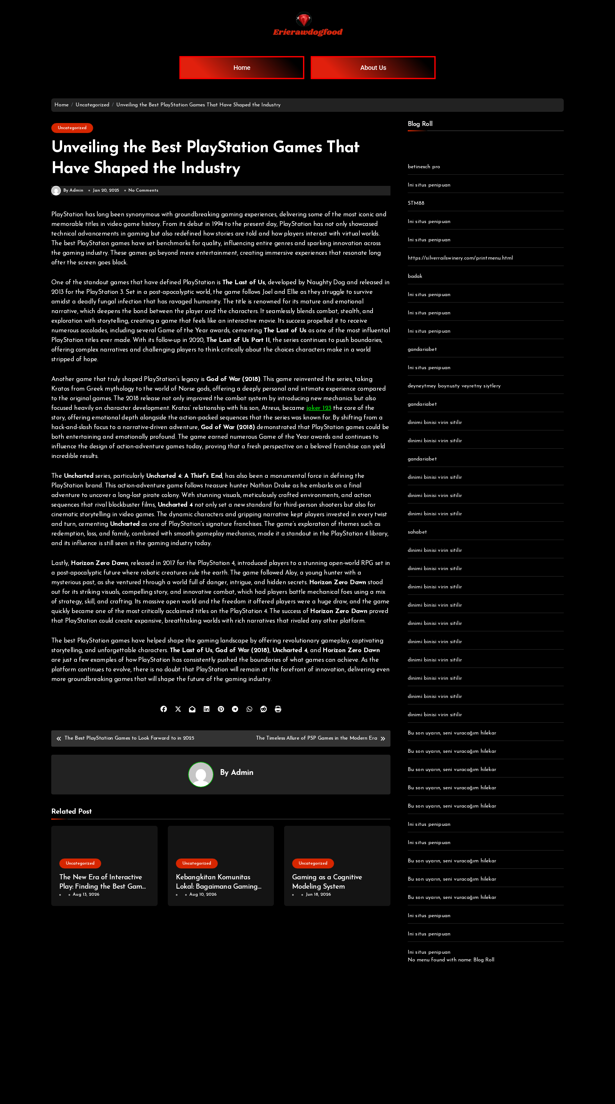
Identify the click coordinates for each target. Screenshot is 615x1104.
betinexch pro (424, 167)
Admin (242, 773)
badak (415, 276)
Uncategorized (72, 128)
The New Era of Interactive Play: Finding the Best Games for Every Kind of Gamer (103, 887)
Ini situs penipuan (429, 185)
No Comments (143, 190)
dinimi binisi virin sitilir (435, 422)
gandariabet (422, 349)
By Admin (73, 190)
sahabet (417, 532)
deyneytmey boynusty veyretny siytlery (454, 386)
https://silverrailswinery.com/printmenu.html (460, 258)
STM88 (416, 203)
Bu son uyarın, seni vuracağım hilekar (452, 733)
